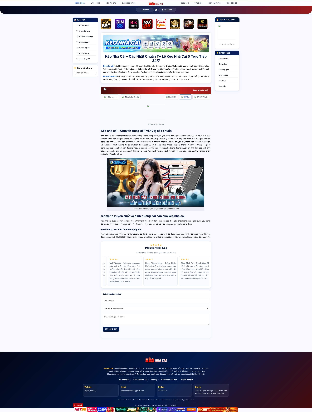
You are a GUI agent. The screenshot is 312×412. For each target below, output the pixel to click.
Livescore (95, 3)
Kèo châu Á (223, 64)
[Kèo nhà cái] (156, 360)
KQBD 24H (185, 3)
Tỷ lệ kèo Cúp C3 (83, 59)
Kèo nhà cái (108, 368)
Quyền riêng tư (187, 380)
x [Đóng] (78, 405)
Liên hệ (154, 380)
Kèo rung (222, 81)
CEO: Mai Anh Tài (140, 380)
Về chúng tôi (124, 380)
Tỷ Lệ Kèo (199, 3)
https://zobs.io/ (90, 391)
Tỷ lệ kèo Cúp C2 (83, 53)
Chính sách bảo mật (169, 380)
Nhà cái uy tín (215, 3)
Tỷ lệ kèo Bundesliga (84, 36)
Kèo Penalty (223, 75)
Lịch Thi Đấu (111, 3)
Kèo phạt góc (224, 70)
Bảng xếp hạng (129, 3)
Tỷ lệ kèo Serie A (83, 31)
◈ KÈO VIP (145, 10)
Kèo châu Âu (223, 58)
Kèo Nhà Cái (80, 3)
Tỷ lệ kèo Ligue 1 (82, 42)
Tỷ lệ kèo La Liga (82, 25)
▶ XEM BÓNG (167, 10)
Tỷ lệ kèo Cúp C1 (82, 48)
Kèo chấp (222, 86)
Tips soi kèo (232, 3)
